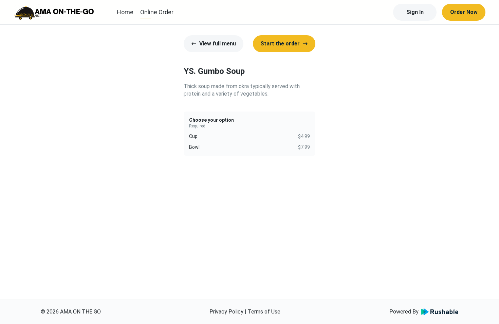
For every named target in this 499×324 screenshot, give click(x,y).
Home (125, 12)
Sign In (415, 12)
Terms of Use (264, 311)
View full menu (217, 43)
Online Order (156, 12)
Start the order (280, 43)
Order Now (464, 12)
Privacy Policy (226, 311)
